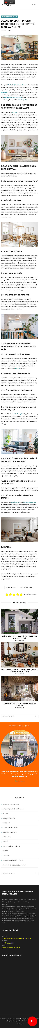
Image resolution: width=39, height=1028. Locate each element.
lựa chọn (18, 368)
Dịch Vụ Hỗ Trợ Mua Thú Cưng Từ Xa (14, 865)
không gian (5, 92)
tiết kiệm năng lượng (29, 502)
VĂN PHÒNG (6, 856)
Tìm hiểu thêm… (19, 781)
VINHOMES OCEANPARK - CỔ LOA (13, 860)
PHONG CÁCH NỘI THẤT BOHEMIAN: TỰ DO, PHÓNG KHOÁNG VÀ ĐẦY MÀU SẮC (19, 671)
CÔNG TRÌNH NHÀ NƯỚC (10, 828)
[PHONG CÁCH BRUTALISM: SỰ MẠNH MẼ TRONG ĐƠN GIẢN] (19, 688)
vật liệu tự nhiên (16, 502)
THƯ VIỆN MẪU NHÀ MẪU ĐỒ (9, 16)
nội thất (15, 112)
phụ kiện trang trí (17, 414)
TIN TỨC (5, 851)
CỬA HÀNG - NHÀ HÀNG (10, 832)
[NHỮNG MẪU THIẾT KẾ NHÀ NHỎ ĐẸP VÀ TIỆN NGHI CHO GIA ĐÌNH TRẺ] (19, 621)
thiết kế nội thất (13, 85)
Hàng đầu (20, 1024)
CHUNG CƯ (6, 823)
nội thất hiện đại (22, 100)
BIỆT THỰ (5, 814)
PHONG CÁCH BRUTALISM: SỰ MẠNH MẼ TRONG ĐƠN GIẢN (19, 704)
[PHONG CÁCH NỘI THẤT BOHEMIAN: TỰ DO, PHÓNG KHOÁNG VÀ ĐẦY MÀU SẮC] (19, 654)
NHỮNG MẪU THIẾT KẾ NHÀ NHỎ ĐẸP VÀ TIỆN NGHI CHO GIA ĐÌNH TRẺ (19, 637)
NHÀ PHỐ (5, 842)
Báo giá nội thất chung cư (11, 804)
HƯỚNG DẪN (6, 837)
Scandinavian (23, 85)
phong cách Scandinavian (13, 97)
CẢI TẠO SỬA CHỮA (9, 818)
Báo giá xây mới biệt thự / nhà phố (13, 809)
